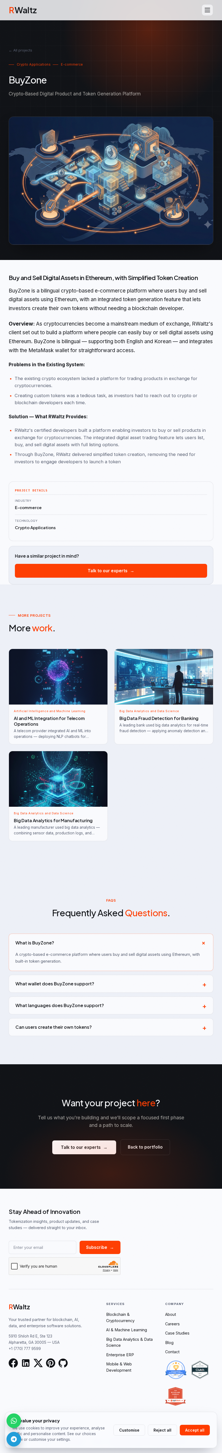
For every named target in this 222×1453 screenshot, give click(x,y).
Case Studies (177, 1333)
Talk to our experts (111, 570)
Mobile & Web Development (119, 1367)
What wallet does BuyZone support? (111, 984)
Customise (129, 1430)
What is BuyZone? (112, 942)
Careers (172, 1324)
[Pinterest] (50, 1363)
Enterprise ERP (120, 1354)
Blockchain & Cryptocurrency (120, 1317)
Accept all (194, 1430)
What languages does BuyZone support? (111, 1005)
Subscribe (100, 1247)
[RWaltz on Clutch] (199, 1370)
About (170, 1314)
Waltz (23, 10)
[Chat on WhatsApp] (13, 1420)
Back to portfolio (145, 1147)
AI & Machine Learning (126, 1329)
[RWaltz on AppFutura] (175, 1396)
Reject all (162, 1430)
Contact (172, 1351)
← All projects (20, 50)
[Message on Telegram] (13, 1439)
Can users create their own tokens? (111, 1027)
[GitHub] (63, 1363)
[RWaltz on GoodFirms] (176, 1370)
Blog (169, 1342)
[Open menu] (207, 10)
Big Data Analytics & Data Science (129, 1342)
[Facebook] (13, 1363)
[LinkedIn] (25, 1363)
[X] (38, 1363)
